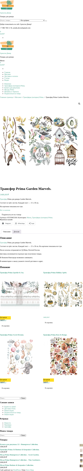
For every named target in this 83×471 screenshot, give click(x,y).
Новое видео (9, 414)
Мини (29, 217)
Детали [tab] (16, 232)
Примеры (7, 425)
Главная (7, 72)
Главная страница (6, 97)
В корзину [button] (6, 326)
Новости (7, 423)
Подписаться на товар (12, 94)
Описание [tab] (7, 232)
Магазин (7, 74)
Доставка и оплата (11, 76)
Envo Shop (30, 470)
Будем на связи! (10, 407)
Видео (6, 80)
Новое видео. (9, 411)
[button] (79, 104)
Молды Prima (9, 90)
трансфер (7, 427)
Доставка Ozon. (10, 409)
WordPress (16, 470)
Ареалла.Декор (5, 13)
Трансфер (3, 199)
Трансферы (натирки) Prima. (14, 86)
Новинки (7, 84)
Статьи (7, 78)
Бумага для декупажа (12, 88)
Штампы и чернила (11, 92)
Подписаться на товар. (12, 412)
